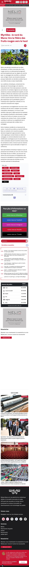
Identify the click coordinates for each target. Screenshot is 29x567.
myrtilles (6, 171)
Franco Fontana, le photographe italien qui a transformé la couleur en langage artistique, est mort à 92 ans (15, 260)
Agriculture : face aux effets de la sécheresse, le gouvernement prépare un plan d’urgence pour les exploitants (13, 438)
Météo (2, 526)
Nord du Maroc (7, 179)
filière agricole (7, 173)
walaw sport (4, 534)
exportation (19, 176)
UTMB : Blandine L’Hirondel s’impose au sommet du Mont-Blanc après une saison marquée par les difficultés (15, 255)
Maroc (5, 168)
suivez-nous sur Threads (14, 234)
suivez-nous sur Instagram (14, 224)
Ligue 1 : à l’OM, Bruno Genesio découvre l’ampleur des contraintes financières (15, 270)
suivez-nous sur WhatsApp (14, 215)
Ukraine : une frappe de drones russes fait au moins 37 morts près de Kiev (15, 251)
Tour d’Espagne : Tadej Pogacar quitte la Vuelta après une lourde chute (14, 263)
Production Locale (8, 176)
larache (17, 179)
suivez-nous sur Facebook (14, 220)
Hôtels (2, 530)
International (24, 420)
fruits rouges (14, 168)
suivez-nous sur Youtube (15, 229)
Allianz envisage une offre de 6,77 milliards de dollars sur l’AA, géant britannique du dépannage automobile (16, 273)
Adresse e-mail (6, 338)
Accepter (23, 562)
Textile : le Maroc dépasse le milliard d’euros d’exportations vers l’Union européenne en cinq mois (13, 483)
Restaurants (4, 532)
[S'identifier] (24, 2)
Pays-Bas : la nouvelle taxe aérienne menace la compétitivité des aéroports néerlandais (14, 267)
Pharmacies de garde (7, 528)
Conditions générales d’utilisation (9, 562)
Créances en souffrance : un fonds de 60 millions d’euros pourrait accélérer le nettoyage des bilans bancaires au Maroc (15, 278)
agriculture (15, 171)
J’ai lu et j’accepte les (9, 562)
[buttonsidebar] (2, 2)
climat (16, 173)
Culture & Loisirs (23, 443)
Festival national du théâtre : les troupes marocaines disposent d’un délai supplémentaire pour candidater (13, 461)
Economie (11, 30)
